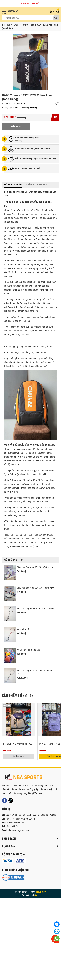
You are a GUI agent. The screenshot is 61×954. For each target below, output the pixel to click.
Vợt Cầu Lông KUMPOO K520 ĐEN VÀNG (35, 608)
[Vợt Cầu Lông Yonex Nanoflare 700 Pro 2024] (10, 675)
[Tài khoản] (51, 11)
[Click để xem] (30, 62)
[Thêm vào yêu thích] (32, 713)
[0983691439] (56, 938)
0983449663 (18, 822)
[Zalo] (57, 931)
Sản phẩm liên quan (17, 695)
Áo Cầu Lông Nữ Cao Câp (28, 649)
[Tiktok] (10, 800)
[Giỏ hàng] (57, 11)
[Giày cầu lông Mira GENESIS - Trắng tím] (10, 572)
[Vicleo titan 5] (10, 634)
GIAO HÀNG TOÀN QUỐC (30, 3)
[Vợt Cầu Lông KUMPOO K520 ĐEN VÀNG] (10, 613)
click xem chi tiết (42, 148)
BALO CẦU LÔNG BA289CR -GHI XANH (18, 744)
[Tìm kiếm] (56, 17)
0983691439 (12, 826)
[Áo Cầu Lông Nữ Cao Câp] (10, 655)
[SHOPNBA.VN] (23, 777)
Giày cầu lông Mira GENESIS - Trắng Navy (35, 587)
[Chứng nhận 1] (13, 877)
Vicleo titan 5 (23, 629)
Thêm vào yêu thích (57, 103)
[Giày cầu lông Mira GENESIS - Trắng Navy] (10, 593)
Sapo (36, 895)
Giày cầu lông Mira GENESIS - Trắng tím (35, 567)
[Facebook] (4, 800)
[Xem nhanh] (32, 707)
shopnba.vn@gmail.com (19, 830)
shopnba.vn (13, 11)
